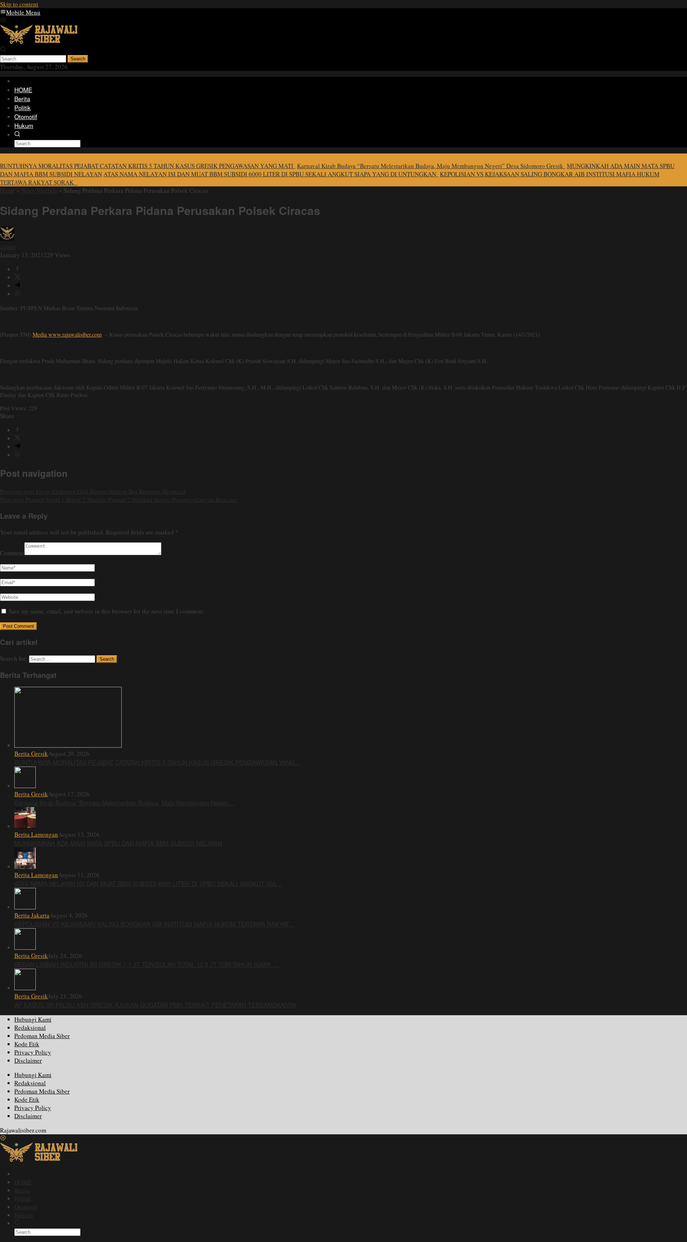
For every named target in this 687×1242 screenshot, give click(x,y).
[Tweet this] (17, 277)
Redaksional (30, 1027)
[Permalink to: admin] (7, 238)
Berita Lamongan (36, 834)
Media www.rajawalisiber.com (67, 334)
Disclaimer (28, 1060)
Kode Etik (26, 1044)
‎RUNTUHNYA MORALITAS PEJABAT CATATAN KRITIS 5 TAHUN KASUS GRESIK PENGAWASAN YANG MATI (148, 166)
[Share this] (17, 269)
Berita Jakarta (31, 915)
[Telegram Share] (17, 286)
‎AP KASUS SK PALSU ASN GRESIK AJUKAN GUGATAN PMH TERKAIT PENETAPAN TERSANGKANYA (156, 1004)
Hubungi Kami (33, 1019)
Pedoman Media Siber (42, 1036)
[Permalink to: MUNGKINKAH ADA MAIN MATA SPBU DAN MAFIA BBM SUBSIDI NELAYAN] (25, 826)
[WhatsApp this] (17, 294)
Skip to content (19, 4)
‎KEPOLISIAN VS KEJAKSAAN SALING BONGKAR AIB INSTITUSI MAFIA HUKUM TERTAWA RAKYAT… (154, 923)
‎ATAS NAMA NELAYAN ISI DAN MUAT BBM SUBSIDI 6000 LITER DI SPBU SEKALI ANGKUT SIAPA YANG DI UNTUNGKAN (270, 174)
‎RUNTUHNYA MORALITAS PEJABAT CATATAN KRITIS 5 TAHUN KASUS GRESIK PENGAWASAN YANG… (157, 762)
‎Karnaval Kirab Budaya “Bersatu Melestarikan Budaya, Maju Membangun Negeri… (124, 802)
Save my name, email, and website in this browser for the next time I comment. (106, 611)
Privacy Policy (32, 1052)
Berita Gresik (31, 753)
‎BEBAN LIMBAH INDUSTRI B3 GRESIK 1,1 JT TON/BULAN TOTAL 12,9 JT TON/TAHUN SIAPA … (146, 964)
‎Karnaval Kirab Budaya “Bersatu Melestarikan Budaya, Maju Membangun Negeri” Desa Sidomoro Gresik (431, 166)
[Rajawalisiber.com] (38, 42)
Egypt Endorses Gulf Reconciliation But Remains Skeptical (93, 491)
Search (77, 59)
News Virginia (39, 190)
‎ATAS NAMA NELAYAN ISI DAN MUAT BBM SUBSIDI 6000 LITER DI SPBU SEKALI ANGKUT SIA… (148, 883)
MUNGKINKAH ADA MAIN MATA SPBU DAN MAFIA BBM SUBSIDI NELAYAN (118, 842)
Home (7, 190)
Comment (12, 553)
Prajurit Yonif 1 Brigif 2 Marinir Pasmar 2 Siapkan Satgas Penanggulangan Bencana (118, 499)
